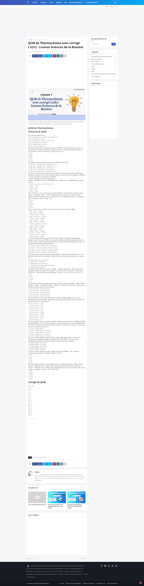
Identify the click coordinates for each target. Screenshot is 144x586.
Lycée (103, 71)
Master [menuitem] (58, 2)
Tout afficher (82, 487)
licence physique (102, 76)
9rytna (36, 472)
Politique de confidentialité (73, 583)
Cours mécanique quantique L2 (37, 504)
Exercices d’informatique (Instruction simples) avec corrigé (74, 506)
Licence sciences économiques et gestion (103, 56)
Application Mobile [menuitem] (75, 2)
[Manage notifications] (140, 582)
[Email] (61, 55)
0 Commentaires (39, 51)
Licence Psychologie (103, 59)
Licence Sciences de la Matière (39, 39)
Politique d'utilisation (89, 583)
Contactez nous (101, 583)
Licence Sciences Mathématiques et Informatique (103, 74)
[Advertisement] (72, 22)
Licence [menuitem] (34, 2)
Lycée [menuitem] (51, 2)
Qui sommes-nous (112, 583)
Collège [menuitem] (43, 2)
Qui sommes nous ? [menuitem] (92, 2)
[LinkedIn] (58, 55)
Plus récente (30, 558)
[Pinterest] (54, 55)
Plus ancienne (82, 558)
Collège (103, 69)
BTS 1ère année (103, 61)
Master (103, 66)
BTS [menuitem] (66, 2)
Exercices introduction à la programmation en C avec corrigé (55, 506)
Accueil (30, 39)
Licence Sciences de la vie (103, 64)
